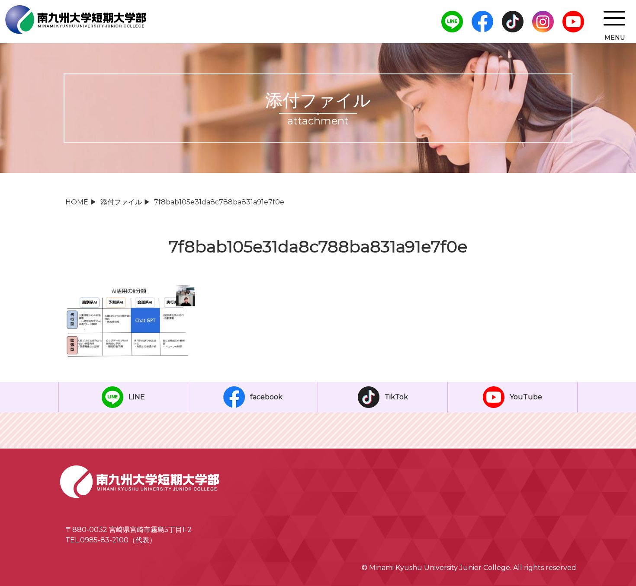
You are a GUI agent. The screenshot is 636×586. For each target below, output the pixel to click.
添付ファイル (121, 202)
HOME (76, 202)
